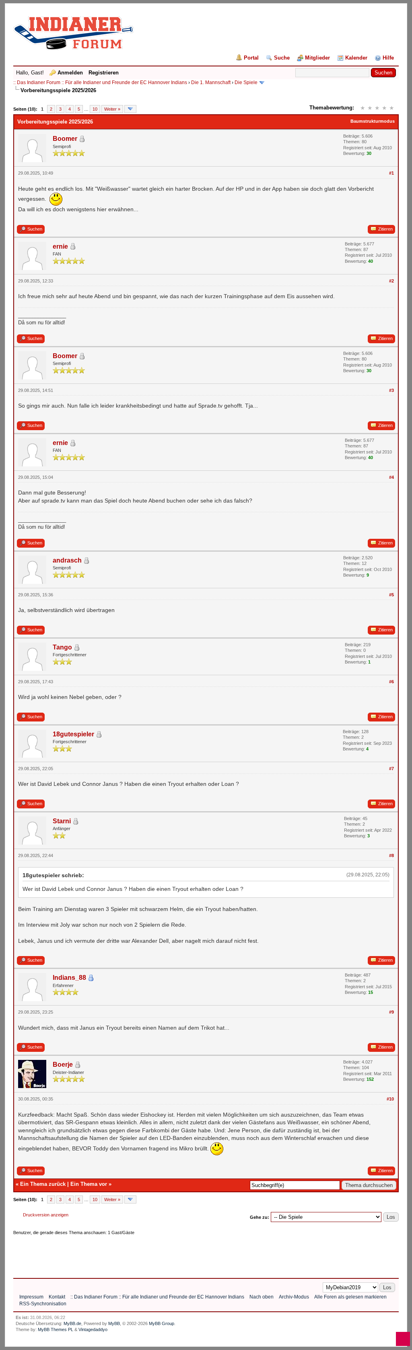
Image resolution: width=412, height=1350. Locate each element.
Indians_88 (69, 977)
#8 (391, 855)
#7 (391, 768)
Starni (62, 821)
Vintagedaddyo (92, 1329)
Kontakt (57, 1297)
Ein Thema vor (88, 1184)
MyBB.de (72, 1323)
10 (95, 109)
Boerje (63, 1064)
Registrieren (104, 73)
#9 (391, 1012)
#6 (391, 681)
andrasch (67, 560)
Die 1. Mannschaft (211, 82)
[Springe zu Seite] (130, 109)
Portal (251, 58)
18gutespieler (73, 734)
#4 (391, 477)
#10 (390, 1098)
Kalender (356, 58)
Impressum (31, 1297)
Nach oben (261, 1297)
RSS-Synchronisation (42, 1304)
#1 (391, 173)
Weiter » (112, 109)
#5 (391, 594)
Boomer (65, 138)
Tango (62, 647)
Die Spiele (246, 82)
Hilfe (388, 58)
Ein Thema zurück (43, 1184)
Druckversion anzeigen (45, 1214)
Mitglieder (317, 58)
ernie (60, 246)
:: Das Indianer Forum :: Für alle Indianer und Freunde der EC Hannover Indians (100, 82)
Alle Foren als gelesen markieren (350, 1297)
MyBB (114, 1323)
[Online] (91, 978)
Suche (282, 58)
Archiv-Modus (294, 1297)
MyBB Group (161, 1323)
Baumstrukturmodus (372, 121)
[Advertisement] (159, 1254)
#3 (391, 390)
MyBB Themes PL (55, 1329)
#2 (391, 280)
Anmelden (70, 73)
